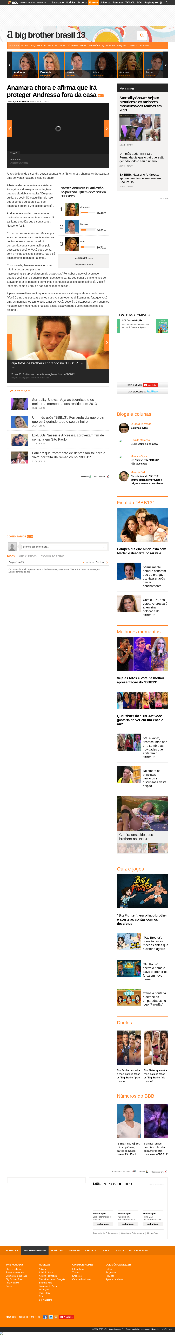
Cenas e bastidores (81, 1279)
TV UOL (130, 2)
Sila (41, 1296)
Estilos (109, 1269)
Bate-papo (57, 2)
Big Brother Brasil (14, 1279)
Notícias (71, 2)
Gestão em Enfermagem (132, 1233)
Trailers (76, 1272)
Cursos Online (136, 315)
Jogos (119, 1250)
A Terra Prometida (48, 1276)
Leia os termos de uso (19, 572)
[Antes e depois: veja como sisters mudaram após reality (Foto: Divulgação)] (122, 853)
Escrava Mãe (45, 1282)
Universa (105, 2)
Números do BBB (77, 45)
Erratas (142, 1172)
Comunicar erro (99, 476)
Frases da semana (15, 1272)
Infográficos (78, 1269)
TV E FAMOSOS (15, 1264)
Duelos (133, 45)
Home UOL (12, 1250)
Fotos (24, 45)
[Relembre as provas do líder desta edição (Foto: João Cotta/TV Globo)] (163, 853)
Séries (9, 1286)
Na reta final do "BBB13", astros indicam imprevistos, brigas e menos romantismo (147, 480)
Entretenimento (35, 1250)
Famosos (117, 2)
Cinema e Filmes (82, 1264)
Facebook (45, 1317)
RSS (56, 1317)
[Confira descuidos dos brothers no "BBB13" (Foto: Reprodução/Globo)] (153, 853)
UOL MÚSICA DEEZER (118, 1264)
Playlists (110, 1276)
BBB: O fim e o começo (144, 443)
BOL (139, 2)
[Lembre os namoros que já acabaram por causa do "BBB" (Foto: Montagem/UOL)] (132, 853)
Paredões (94, 45)
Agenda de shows (114, 1279)
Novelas (44, 1264)
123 (101, 96)
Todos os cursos (156, 1185)
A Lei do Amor (46, 1272)
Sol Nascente (45, 1300)
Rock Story (44, 1293)
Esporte (82, 2)
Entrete (93, 2)
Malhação (44, 1289)
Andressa (97, 173)
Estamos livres (139, 427)
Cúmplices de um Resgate (52, 1279)
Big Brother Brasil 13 (50, 35)
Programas (111, 1272)
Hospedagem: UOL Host (161, 1329)
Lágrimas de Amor (48, 1286)
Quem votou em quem (114, 45)
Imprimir (84, 476)
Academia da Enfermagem (105, 1233)
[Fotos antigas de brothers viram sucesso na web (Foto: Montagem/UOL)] (142, 853)
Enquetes (36, 45)
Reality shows (12, 1282)
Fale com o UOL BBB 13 (122, 1172)
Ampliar (98, 107)
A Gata (42, 1269)
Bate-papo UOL (139, 1250)
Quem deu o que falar (16, 1276)
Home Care (152, 1233)
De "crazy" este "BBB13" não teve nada (145, 462)
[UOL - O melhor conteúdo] (12, 4)
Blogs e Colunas (54, 45)
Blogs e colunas (14, 1269)
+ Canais (144, 45)
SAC (45, 2)
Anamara (74, 173)
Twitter (50, 1317)
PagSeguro (151, 2)
